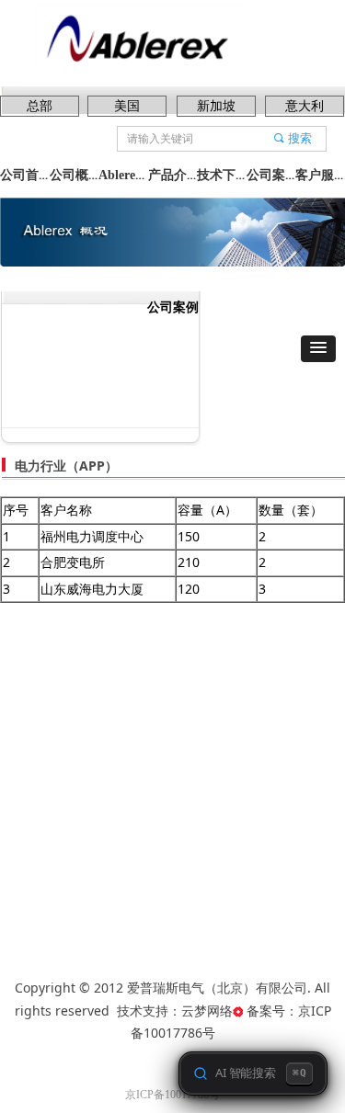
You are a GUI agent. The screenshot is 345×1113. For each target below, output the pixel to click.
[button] (318, 348)
